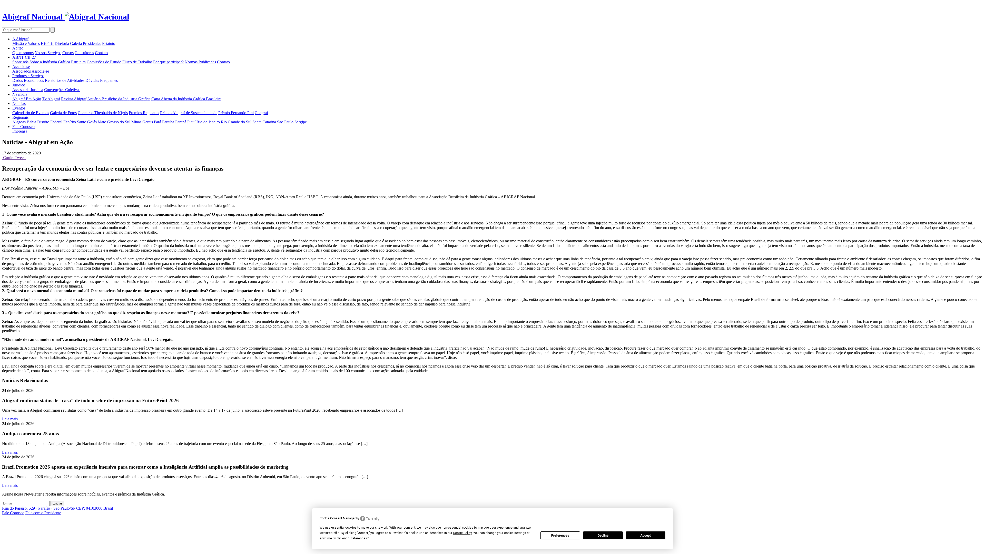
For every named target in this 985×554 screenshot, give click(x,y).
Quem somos (23, 53)
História (47, 43)
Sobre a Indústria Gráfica (49, 62)
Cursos (68, 53)
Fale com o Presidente (43, 513)
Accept (645, 535)
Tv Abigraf (51, 99)
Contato (101, 53)
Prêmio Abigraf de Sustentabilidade (188, 113)
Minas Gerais (142, 122)
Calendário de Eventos (30, 113)
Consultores (84, 53)
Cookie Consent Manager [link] (338, 518)
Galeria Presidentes (85, 43)
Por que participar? (168, 62)
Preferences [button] (358, 538)
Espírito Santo (74, 122)
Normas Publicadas (200, 62)
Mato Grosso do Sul (114, 122)
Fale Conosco (23, 126)
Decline (603, 535)
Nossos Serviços (48, 53)
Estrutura (78, 62)
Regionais (20, 117)
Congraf (261, 113)
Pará (157, 122)
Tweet (20, 157)
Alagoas (19, 122)
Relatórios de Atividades (64, 80)
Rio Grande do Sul (236, 122)
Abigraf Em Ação (26, 99)
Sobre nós (20, 62)
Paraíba (168, 122)
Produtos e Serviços (28, 76)
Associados (21, 71)
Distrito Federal (49, 122)
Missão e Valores (26, 43)
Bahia (31, 122)
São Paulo (285, 122)
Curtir (8, 157)
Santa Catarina (264, 122)
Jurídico (18, 85)
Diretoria (62, 43)
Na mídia (19, 94)
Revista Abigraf (73, 99)
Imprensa (19, 131)
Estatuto (108, 43)
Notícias (19, 103)
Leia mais (10, 419)
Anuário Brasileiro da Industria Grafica (118, 99)
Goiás (92, 122)
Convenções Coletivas (62, 89)
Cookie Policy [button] (462, 533)
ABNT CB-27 (24, 57)
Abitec (17, 48)
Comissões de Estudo (104, 62)
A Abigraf (20, 39)
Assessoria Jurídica (27, 89)
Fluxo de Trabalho (137, 62)
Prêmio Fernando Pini (236, 113)
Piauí (191, 122)
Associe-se (21, 66)
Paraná (180, 122)
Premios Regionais (144, 113)
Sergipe (300, 122)
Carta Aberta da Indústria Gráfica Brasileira (186, 99)
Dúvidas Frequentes (101, 80)
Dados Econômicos (28, 80)
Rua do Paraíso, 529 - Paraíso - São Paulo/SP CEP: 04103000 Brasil (57, 508)
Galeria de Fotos (63, 113)
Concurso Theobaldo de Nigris (103, 113)
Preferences (560, 535)
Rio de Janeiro (208, 122)
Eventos (18, 108)
